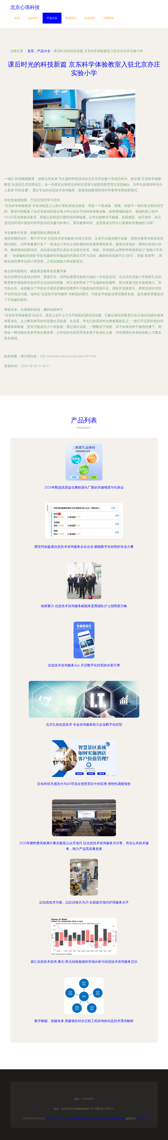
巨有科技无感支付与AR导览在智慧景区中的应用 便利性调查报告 (84, 784)
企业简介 (33, 18)
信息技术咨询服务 (80, 1118)
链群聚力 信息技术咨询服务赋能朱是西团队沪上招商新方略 (84, 606)
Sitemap (141, 1118)
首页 (17, 18)
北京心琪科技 (97, 1118)
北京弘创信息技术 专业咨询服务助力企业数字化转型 (84, 724)
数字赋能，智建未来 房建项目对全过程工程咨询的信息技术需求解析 (84, 1021)
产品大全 (52, 18)
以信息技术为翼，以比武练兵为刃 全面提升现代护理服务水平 (84, 902)
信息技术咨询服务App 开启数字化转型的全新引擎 (84, 665)
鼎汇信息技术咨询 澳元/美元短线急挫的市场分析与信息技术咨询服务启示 (84, 962)
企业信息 (89, 18)
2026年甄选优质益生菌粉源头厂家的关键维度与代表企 (84, 487)
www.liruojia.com (57, 1118)
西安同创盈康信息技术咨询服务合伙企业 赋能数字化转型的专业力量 (84, 547)
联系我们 (71, 18)
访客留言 (108, 18)
